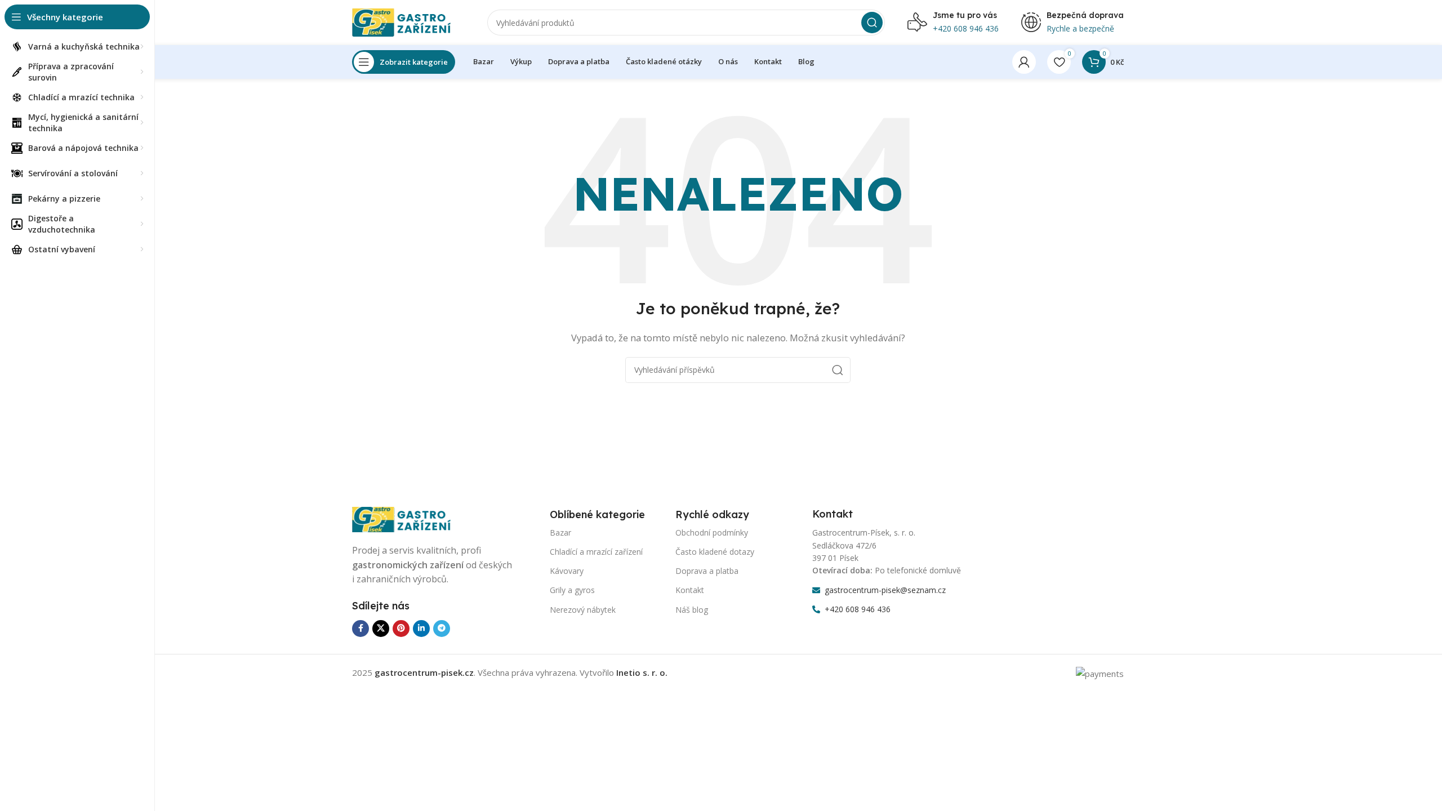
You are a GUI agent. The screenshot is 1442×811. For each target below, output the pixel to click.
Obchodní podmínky (711, 532)
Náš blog (691, 609)
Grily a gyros (572, 590)
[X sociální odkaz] (380, 628)
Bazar (560, 532)
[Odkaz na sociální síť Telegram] (441, 628)
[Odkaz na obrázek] (408, 518)
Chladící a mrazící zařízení (596, 551)
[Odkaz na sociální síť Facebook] (360, 628)
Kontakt (689, 590)
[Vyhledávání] (872, 22)
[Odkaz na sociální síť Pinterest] (401, 628)
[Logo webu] (408, 21)
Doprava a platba (706, 570)
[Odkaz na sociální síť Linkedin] (421, 628)
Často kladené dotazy (714, 551)
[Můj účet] (1024, 62)
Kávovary (567, 570)
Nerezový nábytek (583, 609)
